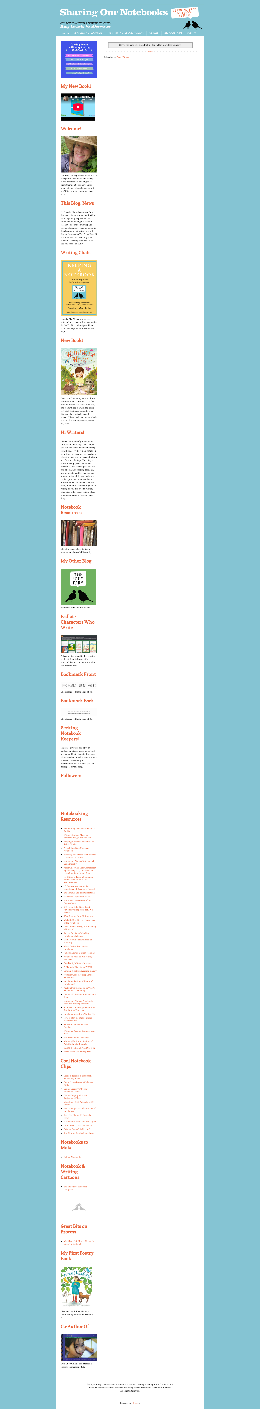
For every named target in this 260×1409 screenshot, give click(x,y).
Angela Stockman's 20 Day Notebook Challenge (76, 934)
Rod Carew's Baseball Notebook (79, 1132)
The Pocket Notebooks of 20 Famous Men (77, 901)
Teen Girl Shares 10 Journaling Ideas (78, 1116)
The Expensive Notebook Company (75, 1188)
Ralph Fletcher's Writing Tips (77, 1051)
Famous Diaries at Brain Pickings (79, 952)
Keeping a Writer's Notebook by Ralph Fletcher (79, 843)
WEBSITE (153, 33)
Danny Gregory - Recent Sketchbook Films (75, 1096)
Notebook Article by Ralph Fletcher (76, 1025)
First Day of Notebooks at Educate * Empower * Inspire (80, 856)
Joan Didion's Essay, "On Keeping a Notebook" (80, 928)
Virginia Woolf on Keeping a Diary (80, 970)
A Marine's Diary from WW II (78, 966)
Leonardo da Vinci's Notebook (78, 1125)
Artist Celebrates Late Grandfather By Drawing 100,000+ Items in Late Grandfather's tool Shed (80, 870)
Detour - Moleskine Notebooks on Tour (80, 995)
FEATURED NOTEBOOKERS (88, 33)
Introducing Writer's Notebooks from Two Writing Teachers (78, 1002)
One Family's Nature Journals (77, 963)
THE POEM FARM (173, 33)
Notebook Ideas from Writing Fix (79, 1013)
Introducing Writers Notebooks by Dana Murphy (80, 862)
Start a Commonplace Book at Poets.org (78, 941)
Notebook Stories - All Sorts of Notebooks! (78, 982)
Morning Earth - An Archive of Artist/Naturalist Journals (78, 1042)
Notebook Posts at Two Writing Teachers (78, 958)
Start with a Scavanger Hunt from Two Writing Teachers (79, 1008)
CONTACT (192, 33)
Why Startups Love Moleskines (78, 916)
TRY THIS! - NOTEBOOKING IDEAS (125, 33)
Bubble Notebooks (72, 1156)
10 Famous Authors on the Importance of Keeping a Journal (79, 887)
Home (150, 51)
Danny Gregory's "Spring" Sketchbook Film (76, 1090)
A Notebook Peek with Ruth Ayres (80, 1121)
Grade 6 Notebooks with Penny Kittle (78, 1083)
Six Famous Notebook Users (77, 896)
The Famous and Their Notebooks (80, 892)
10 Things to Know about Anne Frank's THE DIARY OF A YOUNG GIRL (78, 879)
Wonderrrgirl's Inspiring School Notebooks (78, 976)
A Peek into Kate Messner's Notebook (76, 849)
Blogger (135, 1402)
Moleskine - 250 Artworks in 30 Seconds (79, 1103)
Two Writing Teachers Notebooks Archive (79, 830)
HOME (65, 33)
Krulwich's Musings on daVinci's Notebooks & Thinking (79, 989)
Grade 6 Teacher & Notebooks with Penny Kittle (78, 1077)
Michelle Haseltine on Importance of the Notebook (79, 921)
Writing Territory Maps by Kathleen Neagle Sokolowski (77, 836)
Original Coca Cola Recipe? (77, 1129)
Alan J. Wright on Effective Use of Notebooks (80, 1109)
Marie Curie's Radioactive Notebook (76, 947)
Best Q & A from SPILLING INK (79, 1047)
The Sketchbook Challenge (76, 1037)
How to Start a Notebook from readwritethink (78, 1019)
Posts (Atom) (122, 56)
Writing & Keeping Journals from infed (79, 1032)
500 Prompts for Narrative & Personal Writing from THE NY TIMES (78, 909)
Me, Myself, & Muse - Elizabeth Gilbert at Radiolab (79, 1242)
